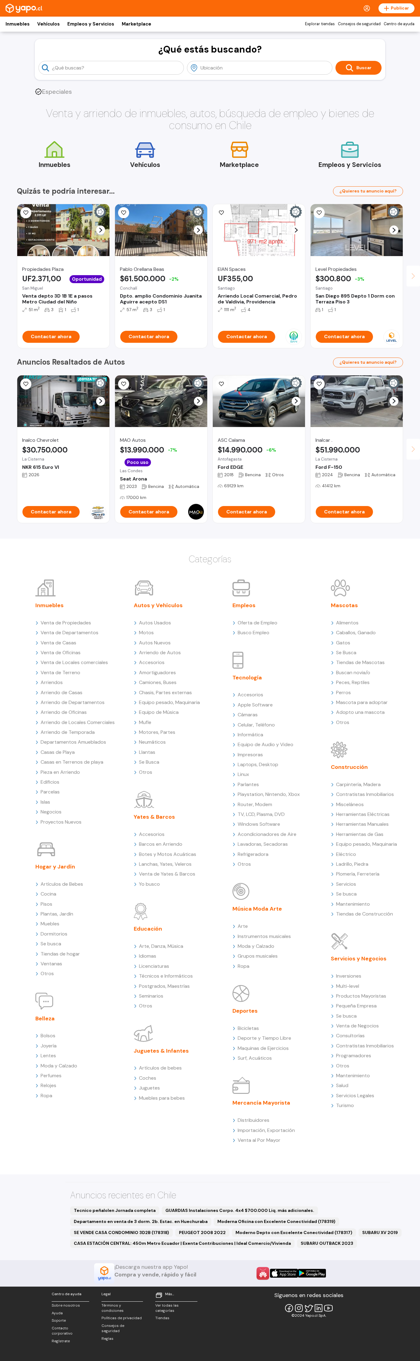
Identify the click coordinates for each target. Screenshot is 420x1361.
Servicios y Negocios (358, 958)
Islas (45, 802)
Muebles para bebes (162, 1098)
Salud (342, 1085)
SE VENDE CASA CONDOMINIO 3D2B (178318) (121, 1232)
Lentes (48, 1055)
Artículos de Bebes (62, 884)
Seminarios (151, 996)
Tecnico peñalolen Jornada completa (115, 1210)
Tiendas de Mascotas (360, 662)
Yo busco (149, 884)
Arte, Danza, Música (161, 946)
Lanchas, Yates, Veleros (165, 864)
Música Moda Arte (257, 908)
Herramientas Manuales (362, 824)
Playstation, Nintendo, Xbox (269, 794)
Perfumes (51, 1075)
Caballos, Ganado (356, 632)
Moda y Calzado (59, 1065)
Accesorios (151, 662)
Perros (343, 692)
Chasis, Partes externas (165, 692)
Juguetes (149, 1088)
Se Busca (149, 762)
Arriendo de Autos (160, 652)
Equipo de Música (159, 712)
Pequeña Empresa (356, 1006)
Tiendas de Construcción (364, 914)
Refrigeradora (253, 854)
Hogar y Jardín (55, 866)
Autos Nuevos (155, 642)
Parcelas (50, 792)
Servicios (346, 884)
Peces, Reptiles (353, 682)
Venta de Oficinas (61, 652)
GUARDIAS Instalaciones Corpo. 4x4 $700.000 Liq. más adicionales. (239, 1210)
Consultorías (350, 1035)
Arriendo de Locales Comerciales (78, 722)
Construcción (349, 767)
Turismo (345, 1105)
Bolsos (48, 1035)
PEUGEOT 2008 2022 (202, 1232)
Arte (243, 926)
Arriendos (52, 682)
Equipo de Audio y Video (265, 744)
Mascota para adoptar (362, 702)
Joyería (49, 1046)
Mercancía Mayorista (261, 1102)
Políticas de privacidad (121, 1318)
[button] (100, 230)
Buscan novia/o (353, 672)
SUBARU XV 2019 (380, 1232)
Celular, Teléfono (256, 725)
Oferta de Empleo (257, 622)
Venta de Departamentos (69, 632)
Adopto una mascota (360, 712)
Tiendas (162, 1318)
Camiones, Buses (157, 682)
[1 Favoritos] (123, 384)
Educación (148, 928)
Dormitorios (54, 934)
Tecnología (247, 677)
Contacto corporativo (62, 1331)
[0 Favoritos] (25, 384)
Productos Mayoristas (361, 996)
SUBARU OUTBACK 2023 (327, 1243)
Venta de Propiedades (66, 622)
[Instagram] (299, 1308)
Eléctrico (346, 854)
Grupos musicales (258, 956)
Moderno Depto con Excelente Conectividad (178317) (294, 1232)
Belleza (45, 1018)
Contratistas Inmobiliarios (365, 794)
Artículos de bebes (160, 1068)
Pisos (46, 904)
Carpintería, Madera (358, 784)
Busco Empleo (253, 632)
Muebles (50, 923)
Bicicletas (248, 1028)
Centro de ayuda (399, 24)
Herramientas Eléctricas (363, 814)
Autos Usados (155, 622)
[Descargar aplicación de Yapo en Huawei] (263, 1273)
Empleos (244, 605)
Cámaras (248, 714)
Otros (47, 973)
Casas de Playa (58, 752)
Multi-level (347, 986)
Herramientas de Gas (359, 834)
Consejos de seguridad (359, 24)
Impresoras (250, 754)
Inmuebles (18, 24)
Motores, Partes (157, 732)
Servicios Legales (355, 1095)
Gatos (343, 642)
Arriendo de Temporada (68, 732)
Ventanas (51, 963)
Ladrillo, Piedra (352, 864)
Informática (250, 734)
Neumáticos (152, 742)
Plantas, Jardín (57, 914)
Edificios (50, 782)
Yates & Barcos (154, 817)
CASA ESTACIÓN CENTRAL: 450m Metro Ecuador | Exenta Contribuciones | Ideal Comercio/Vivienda (182, 1243)
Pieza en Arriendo (60, 772)
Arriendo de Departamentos (73, 702)
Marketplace (136, 24)
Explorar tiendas (320, 24)
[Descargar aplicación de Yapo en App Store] (284, 1273)
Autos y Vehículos (158, 605)
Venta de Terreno (60, 672)
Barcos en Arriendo (160, 844)
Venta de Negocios (357, 1026)
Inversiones (348, 976)
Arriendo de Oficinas (64, 712)
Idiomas (147, 956)
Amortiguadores (157, 672)
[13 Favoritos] (123, 212)
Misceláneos (350, 804)
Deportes (245, 1011)
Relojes (48, 1085)
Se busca (51, 943)
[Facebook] (289, 1308)
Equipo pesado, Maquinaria (169, 702)
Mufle (145, 722)
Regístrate (61, 1341)
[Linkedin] (318, 1308)
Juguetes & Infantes (161, 1050)
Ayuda (57, 1313)
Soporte (59, 1320)
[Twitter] (309, 1308)
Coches (147, 1078)
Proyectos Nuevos (61, 822)
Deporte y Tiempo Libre (264, 1038)
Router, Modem (255, 804)
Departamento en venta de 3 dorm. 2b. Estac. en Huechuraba (141, 1221)
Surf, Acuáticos (255, 1058)
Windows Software (259, 824)
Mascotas (344, 605)
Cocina (48, 894)
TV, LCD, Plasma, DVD (261, 814)
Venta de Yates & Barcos (167, 874)
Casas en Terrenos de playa (72, 762)
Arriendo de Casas (61, 692)
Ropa (46, 1095)
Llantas (147, 752)
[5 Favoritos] (25, 212)
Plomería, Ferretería (357, 874)
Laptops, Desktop (258, 764)
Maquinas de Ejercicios (263, 1048)
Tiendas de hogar (60, 954)
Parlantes (248, 784)
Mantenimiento (353, 904)
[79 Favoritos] (319, 212)
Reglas (107, 1338)
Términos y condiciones (112, 1308)
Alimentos (347, 622)
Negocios (51, 812)
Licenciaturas (154, 966)
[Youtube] (328, 1308)
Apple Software (255, 705)
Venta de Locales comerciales (74, 662)
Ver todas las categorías (167, 1308)
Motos (146, 632)
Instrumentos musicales (264, 936)
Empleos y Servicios (90, 24)
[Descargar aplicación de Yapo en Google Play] (312, 1273)
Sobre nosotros (66, 1305)
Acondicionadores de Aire (267, 834)
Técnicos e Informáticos (166, 976)
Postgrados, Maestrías (164, 986)
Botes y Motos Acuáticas (167, 854)
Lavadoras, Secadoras (263, 844)
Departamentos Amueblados (73, 742)
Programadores (353, 1055)
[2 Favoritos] (221, 212)
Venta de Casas (58, 642)
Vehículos (48, 24)
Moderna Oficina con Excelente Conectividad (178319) (276, 1221)
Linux (243, 774)
